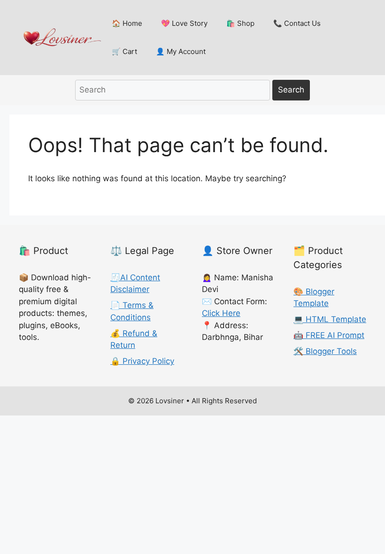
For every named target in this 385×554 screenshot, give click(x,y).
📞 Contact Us (297, 23)
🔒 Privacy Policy (142, 361)
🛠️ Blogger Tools (325, 351)
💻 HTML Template (329, 319)
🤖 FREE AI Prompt (328, 335)
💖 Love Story (184, 23)
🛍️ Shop (240, 23)
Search (291, 89)
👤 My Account (181, 51)
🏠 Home (127, 23)
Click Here (221, 313)
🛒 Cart (124, 51)
